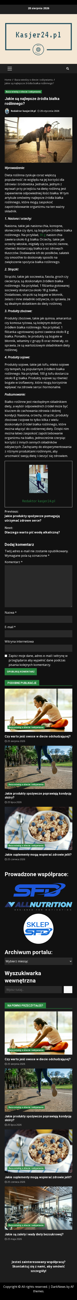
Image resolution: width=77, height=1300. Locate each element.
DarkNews (58, 1287)
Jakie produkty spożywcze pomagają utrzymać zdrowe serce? (32, 516)
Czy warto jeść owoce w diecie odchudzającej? (38, 710)
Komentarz (14, 562)
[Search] (67, 68)
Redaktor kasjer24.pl (23, 111)
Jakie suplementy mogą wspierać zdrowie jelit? (38, 828)
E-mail (10, 627)
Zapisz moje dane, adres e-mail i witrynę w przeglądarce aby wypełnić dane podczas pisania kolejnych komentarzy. (38, 660)
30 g (43, 235)
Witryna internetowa (19, 641)
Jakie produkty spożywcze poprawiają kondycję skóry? (38, 767)
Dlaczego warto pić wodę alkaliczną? (32, 530)
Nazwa (11, 612)
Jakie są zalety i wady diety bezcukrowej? (38, 1208)
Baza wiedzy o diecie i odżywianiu (23, 91)
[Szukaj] (68, 989)
